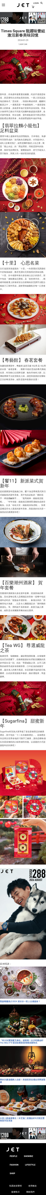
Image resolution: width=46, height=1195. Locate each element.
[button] (41, 3)
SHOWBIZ (28, 1156)
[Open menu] (3, 4)
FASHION (14, 1165)
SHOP (12, 1173)
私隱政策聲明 (15, 1186)
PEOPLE (13, 1156)
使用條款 (32, 1186)
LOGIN (36, 3)
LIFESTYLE (30, 1165)
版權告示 (15, 1192)
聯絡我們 (30, 1192)
